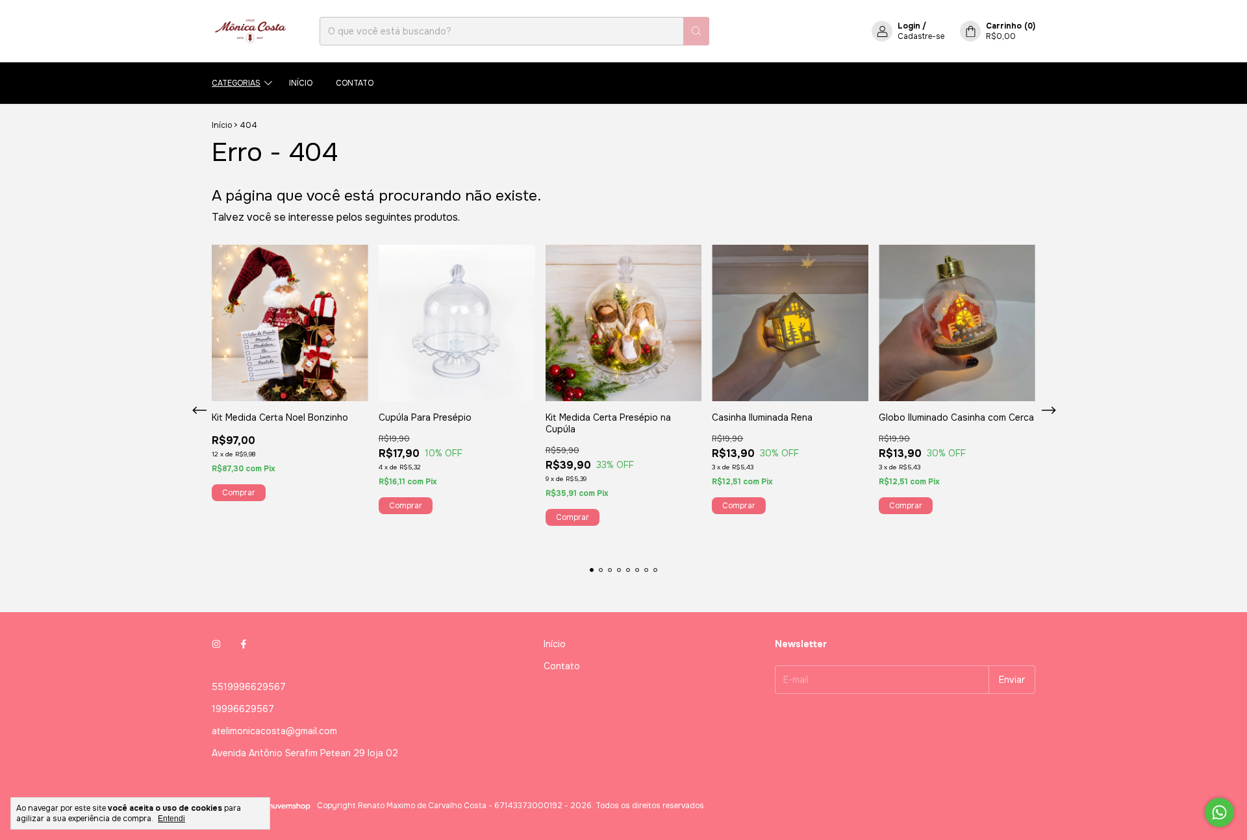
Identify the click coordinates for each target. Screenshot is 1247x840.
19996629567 (243, 709)
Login (909, 26)
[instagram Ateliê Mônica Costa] (216, 644)
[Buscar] (696, 31)
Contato (354, 83)
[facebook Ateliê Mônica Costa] (243, 644)
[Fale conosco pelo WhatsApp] (1219, 812)
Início (300, 83)
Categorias (236, 83)
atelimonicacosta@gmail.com (274, 731)
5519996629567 (249, 687)
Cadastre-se (921, 36)
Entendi (171, 818)
